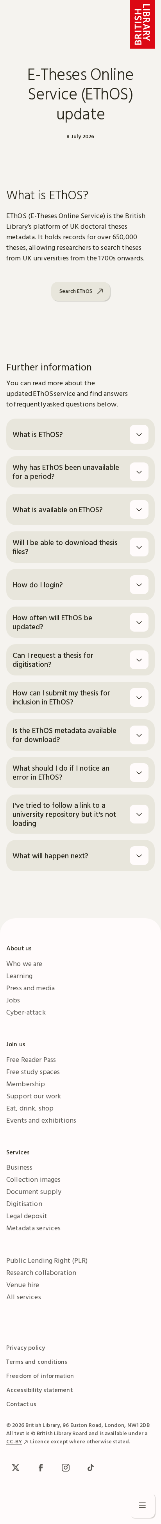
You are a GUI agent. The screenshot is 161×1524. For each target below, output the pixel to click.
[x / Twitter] (15, 1467)
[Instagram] (65, 1467)
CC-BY (14, 1441)
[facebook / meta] (40, 1467)
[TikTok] (90, 1467)
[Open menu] (142, 1505)
